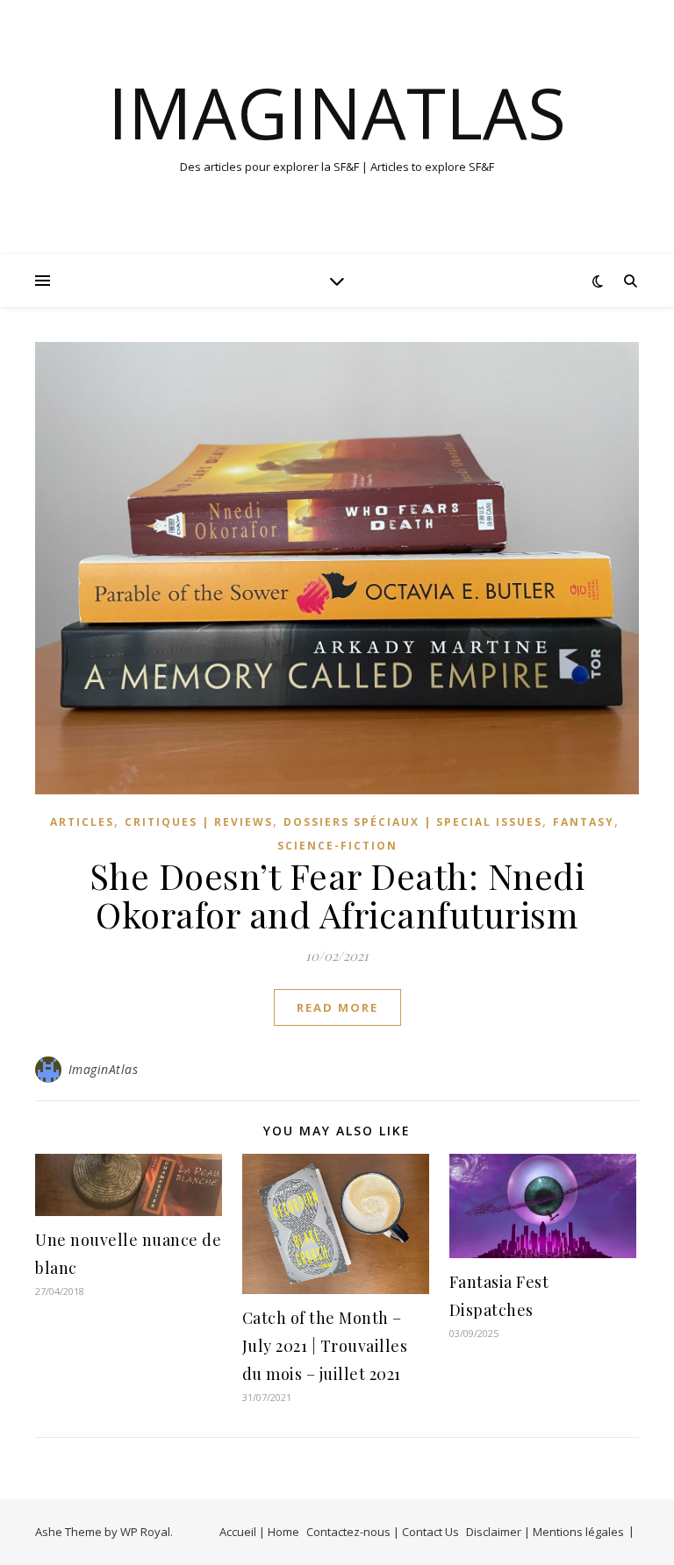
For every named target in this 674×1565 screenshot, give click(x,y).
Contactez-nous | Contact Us (382, 1532)
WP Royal (145, 1532)
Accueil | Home (259, 1532)
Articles (82, 822)
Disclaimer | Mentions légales (545, 1532)
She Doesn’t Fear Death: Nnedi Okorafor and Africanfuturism (337, 894)
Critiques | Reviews (199, 822)
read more (337, 1007)
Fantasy (583, 822)
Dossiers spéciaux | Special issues (412, 822)
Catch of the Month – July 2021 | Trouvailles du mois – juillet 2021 (325, 1345)
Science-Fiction (337, 845)
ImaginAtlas (337, 112)
